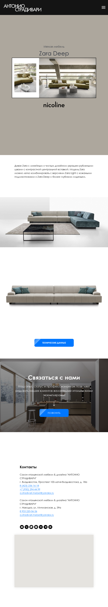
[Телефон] (27, 527)
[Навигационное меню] (103, 7)
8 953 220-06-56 (28, 511)
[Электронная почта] (22, 527)
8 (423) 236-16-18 (29, 485)
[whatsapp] (31, 527)
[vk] (41, 527)
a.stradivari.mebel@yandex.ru (37, 493)
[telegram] (46, 527)
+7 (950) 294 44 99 (30, 489)
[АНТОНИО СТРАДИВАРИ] (50, 527)
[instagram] (36, 527)
